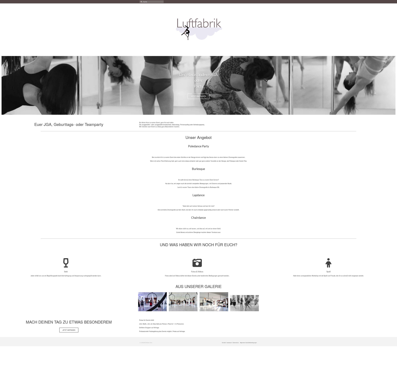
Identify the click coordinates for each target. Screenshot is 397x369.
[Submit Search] (141, 1)
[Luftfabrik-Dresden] (198, 29)
